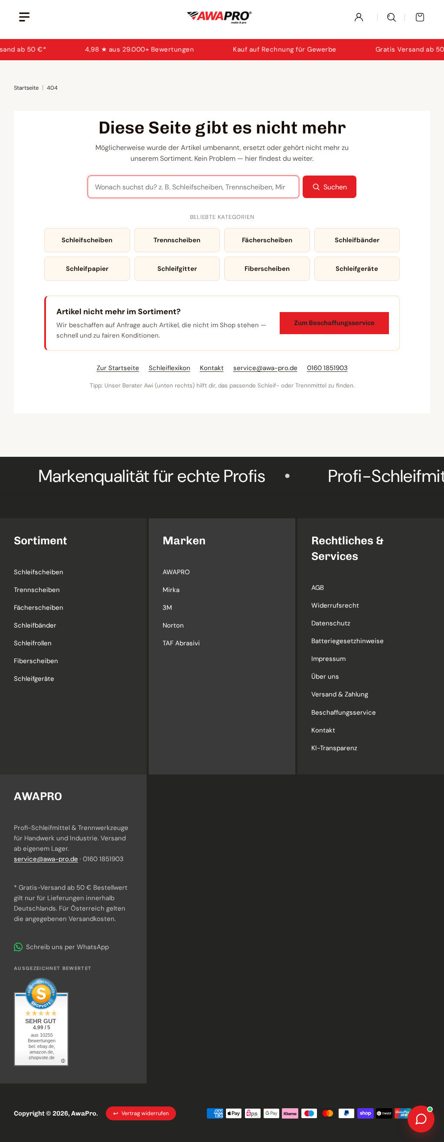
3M (167, 607)
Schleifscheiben (87, 240)
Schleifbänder (357, 240)
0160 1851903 (327, 368)
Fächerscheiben (267, 240)
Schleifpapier (87, 268)
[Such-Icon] (391, 17)
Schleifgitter (177, 268)
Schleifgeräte (357, 268)
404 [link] (52, 87)
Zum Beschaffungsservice (334, 323)
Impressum (328, 658)
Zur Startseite (118, 368)
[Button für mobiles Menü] (24, 17)
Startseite (26, 87)
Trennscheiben (176, 240)
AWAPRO (176, 572)
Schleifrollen (33, 643)
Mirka (171, 590)
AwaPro (83, 1113)
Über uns (325, 676)
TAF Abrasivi (181, 643)
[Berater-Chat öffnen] (421, 1119)
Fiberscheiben (267, 268)
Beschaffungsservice (343, 712)
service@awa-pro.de (265, 368)
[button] (73, 540)
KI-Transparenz (334, 748)
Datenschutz (330, 623)
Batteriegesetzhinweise (347, 641)
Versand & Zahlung (339, 694)
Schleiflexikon (169, 368)
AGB (317, 587)
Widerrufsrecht (335, 605)
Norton (173, 625)
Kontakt (212, 368)
